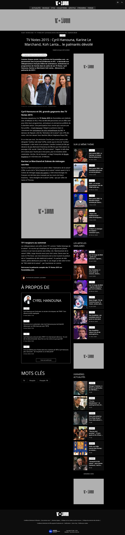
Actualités (36, 8)
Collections (62, 8)
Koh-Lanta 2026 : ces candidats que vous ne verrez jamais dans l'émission (96, 171)
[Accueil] (62, 3)
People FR (44, 380)
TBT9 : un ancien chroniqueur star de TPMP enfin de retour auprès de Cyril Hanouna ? (95, 187)
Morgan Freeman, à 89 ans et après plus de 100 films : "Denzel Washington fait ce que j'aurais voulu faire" (95, 391)
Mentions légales (56, 520)
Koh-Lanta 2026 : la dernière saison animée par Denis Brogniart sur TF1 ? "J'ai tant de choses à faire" (95, 203)
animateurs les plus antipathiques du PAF (48, 130)
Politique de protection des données (91, 520)
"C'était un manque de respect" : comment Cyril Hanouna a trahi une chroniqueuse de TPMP (95, 233)
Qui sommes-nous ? (46, 520)
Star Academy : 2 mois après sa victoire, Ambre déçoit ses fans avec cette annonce (95, 273)
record (30, 118)
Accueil (23, 32)
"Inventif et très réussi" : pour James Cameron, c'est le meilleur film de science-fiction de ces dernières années (95, 467)
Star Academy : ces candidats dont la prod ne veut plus (95, 317)
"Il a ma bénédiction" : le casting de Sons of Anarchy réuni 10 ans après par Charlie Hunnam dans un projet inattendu (95, 407)
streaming (81, 8)
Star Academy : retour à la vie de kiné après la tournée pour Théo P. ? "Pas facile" (95, 334)
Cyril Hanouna (37, 128)
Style (53, 8)
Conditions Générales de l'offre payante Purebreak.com (50, 523)
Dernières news (29, 32)
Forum (90, 8)
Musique (45, 8)
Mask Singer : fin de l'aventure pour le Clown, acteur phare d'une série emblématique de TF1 (96, 304)
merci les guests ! (42, 173)
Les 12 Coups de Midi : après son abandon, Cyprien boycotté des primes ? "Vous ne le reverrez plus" (96, 259)
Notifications (68, 523)
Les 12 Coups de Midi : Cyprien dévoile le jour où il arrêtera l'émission (96, 288)
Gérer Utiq (74, 523)
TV (35, 32)
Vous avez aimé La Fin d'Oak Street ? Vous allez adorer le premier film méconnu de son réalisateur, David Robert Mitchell (95, 421)
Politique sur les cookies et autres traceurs (71, 520)
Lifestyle (72, 8)
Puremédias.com (27, 270)
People (32, 380)
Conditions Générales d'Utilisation (32, 520)
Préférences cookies (83, 523)
